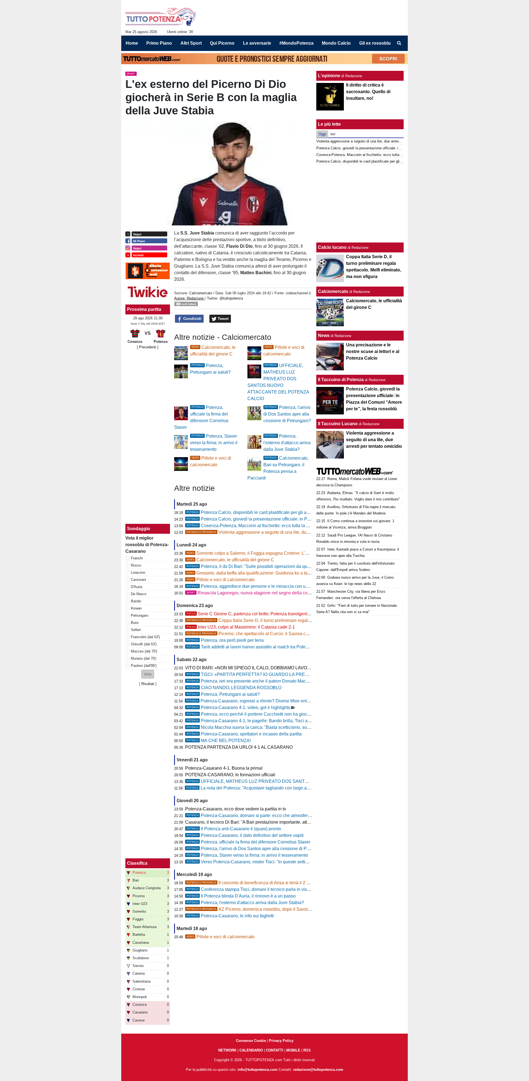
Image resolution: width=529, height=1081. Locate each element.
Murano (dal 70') (143, 658)
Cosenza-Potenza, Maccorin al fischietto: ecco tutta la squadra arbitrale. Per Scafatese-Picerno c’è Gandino (298, 525)
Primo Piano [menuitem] (159, 43)
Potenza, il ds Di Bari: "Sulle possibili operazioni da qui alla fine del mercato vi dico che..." (281, 566)
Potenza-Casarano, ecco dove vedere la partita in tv (235, 809)
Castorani (138, 580)
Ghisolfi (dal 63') (143, 644)
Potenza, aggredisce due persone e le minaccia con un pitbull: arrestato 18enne (271, 586)
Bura (134, 623)
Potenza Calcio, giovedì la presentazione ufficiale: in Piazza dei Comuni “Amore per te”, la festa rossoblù (295, 519)
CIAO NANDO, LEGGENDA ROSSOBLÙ (234, 687)
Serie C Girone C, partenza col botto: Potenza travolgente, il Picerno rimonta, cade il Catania (282, 613)
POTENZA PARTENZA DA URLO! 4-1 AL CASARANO (239, 747)
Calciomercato (200, 293)
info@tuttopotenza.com (257, 1069)
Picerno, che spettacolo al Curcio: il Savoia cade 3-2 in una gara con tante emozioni (284, 633)
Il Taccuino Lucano (338, 423)
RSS (307, 1050)
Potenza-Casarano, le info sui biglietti (230, 915)
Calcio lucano (333, 247)
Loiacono (138, 572)
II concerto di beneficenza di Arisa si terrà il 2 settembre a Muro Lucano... (273, 882)
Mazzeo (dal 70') (144, 651)
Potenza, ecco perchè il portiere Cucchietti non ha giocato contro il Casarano (268, 714)
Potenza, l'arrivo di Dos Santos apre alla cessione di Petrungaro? (287, 414)
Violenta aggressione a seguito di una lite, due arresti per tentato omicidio (274, 532)
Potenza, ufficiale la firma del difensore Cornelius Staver (248, 842)
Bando (136, 601)
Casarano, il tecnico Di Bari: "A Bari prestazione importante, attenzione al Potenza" (265, 822)
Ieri (332, 134)
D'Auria (136, 587)
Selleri (136, 630)
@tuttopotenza (231, 298)
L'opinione (329, 75)
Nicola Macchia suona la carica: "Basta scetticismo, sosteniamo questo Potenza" (272, 727)
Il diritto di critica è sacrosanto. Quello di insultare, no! (368, 92)
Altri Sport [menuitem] (191, 43)
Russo (136, 565)
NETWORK (227, 1050)
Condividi (191, 318)
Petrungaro (139, 615)
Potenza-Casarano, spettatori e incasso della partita (244, 734)
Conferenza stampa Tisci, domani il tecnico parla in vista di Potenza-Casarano (270, 889)
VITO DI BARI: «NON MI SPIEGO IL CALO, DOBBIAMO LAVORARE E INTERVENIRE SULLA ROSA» (286, 667)
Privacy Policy (281, 1041)
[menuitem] (399, 43)
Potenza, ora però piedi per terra (225, 640)
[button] (147, 674)
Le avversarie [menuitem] (257, 43)
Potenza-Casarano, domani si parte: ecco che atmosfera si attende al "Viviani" (270, 815)
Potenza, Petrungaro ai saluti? (223, 694)
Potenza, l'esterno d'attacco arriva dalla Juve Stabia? (287, 443)
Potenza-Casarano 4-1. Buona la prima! (224, 768)
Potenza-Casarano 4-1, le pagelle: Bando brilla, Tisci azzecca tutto (259, 720)
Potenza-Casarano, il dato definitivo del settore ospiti (245, 835)
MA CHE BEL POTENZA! (219, 740)
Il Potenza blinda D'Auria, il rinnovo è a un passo (241, 896)
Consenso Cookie (251, 1041)
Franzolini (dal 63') (145, 637)
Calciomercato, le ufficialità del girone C (230, 559)
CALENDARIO (251, 1050)
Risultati (147, 684)
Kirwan (136, 608)
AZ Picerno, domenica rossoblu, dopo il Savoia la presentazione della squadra (279, 909)
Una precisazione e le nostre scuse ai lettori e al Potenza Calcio (372, 351)
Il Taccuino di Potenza (341, 379)
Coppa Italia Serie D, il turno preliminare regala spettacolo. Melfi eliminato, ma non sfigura (290, 620)
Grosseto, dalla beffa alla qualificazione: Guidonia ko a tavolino (253, 573)
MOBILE (293, 1050)
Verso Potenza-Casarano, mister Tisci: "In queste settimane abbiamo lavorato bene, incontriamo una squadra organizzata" (313, 861)
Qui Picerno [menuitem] (222, 43)
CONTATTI (274, 1050)
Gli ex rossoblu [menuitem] (375, 43)
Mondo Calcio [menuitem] (336, 43)
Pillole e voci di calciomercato (221, 579)
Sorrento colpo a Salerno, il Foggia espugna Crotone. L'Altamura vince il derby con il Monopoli (283, 553)
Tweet (223, 318)
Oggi (322, 134)
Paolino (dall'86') (143, 666)
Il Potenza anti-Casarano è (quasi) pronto (234, 828)
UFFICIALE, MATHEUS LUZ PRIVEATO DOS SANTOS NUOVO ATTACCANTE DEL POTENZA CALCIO (297, 781)
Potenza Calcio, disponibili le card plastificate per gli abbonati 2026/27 (262, 512)
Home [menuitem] (132, 43)
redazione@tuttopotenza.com (318, 1069)
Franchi (137, 558)
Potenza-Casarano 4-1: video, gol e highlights (238, 707)
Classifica (137, 863)
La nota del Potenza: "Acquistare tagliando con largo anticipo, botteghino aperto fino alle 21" (283, 788)
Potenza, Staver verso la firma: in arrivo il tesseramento (213, 443)
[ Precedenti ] (147, 347)
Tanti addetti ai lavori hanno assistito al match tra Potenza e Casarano (262, 647)
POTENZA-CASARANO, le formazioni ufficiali (230, 774)
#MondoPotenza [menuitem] (296, 43)
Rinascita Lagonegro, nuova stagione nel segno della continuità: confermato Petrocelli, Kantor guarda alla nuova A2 (305, 593)
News (324, 335)
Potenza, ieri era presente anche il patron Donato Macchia (250, 681)
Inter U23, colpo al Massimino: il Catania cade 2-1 (241, 627)
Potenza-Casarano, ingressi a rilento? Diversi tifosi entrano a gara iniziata (265, 701)
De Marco (138, 594)
